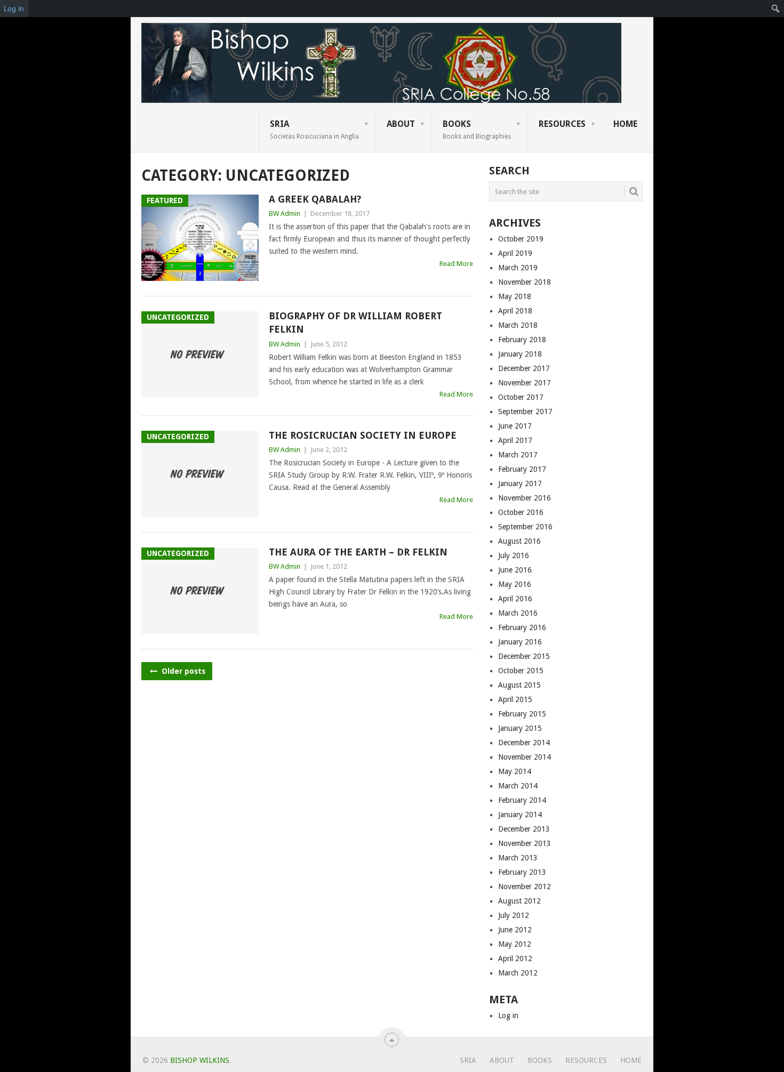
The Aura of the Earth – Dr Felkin (358, 552)
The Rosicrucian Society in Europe (363, 435)
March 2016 (518, 613)
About (401, 124)
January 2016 (520, 642)
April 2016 (515, 598)
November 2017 (524, 382)
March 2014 (518, 785)
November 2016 (524, 498)
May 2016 (514, 584)
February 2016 (522, 627)
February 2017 (522, 469)
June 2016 (515, 570)
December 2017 (524, 368)
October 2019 (520, 239)
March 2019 (518, 267)
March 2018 (518, 325)
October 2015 (520, 670)
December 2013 (524, 829)
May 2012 (514, 944)
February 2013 (522, 872)
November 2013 (524, 843)
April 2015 (515, 699)
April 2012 (515, 958)
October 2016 (520, 512)
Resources (562, 124)
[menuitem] (775, 8)
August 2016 (519, 541)
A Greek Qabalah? (315, 199)
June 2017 (515, 426)
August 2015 (519, 685)
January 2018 (520, 354)
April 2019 (515, 253)
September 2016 (525, 526)
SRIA (314, 129)
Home (625, 124)
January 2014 (520, 814)
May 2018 (514, 296)
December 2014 (524, 742)
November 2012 (524, 886)
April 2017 (515, 440)
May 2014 (514, 771)
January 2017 (520, 483)
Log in (508, 1015)
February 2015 (522, 714)
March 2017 (518, 454)
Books (477, 129)
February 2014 (522, 800)
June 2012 (515, 929)
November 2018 (524, 282)
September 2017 (525, 411)
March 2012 (518, 973)
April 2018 (515, 311)
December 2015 (524, 656)
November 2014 (524, 757)
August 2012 (519, 901)
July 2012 (513, 915)
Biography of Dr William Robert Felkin (355, 322)
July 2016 (513, 555)
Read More (456, 264)
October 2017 (520, 397)
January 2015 (520, 728)
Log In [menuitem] (14, 8)
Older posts (182, 671)
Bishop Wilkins (199, 1060)
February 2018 (522, 339)
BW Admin (284, 213)
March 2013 (518, 857)
